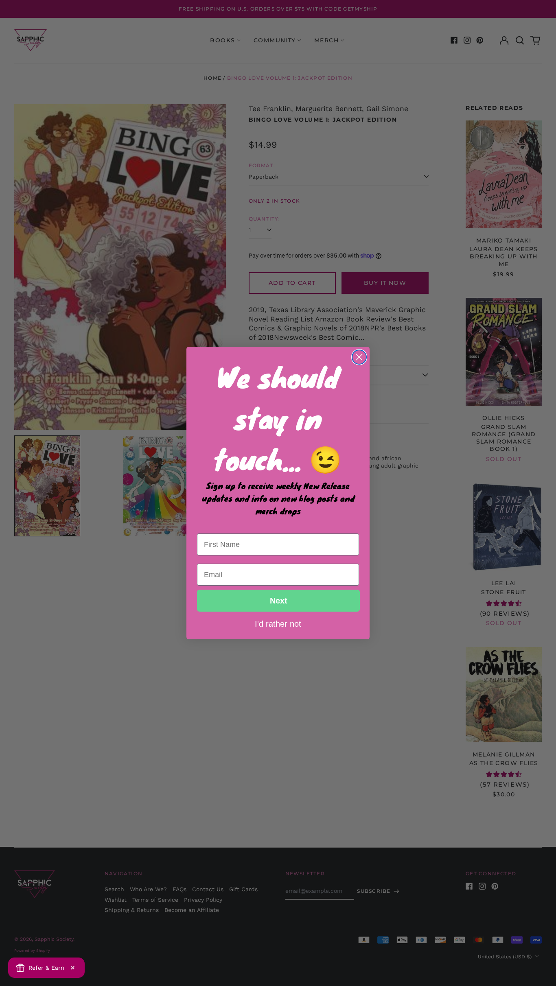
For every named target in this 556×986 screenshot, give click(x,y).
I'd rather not (278, 623)
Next (278, 600)
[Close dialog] (359, 357)
